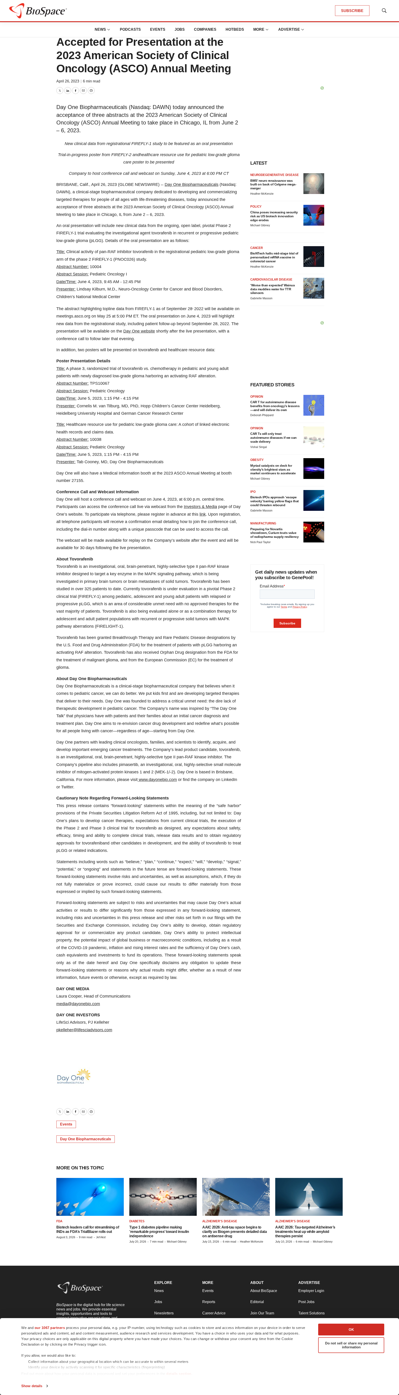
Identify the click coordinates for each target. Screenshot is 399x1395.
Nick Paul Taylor (260, 542)
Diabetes (137, 1221)
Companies (205, 29)
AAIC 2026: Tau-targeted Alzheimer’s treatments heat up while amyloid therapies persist (305, 1231)
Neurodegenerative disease (274, 175)
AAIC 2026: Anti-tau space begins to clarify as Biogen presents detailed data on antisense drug (234, 1231)
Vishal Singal (258, 447)
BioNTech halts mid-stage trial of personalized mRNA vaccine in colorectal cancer (274, 257)
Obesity (257, 460)
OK (351, 1329)
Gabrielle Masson (261, 298)
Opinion (256, 396)
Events (157, 29)
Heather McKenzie (262, 193)
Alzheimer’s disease (219, 1221)
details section (178, 1374)
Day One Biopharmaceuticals (191, 184)
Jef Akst (101, 1237)
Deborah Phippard (262, 415)
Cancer (256, 248)
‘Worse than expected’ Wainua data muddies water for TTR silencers (272, 289)
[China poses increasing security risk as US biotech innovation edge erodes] (313, 215)
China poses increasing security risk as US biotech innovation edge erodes (274, 216)
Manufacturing (263, 523)
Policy (256, 206)
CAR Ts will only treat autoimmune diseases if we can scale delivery (273, 437)
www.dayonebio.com (157, 779)
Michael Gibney (260, 225)
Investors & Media (200, 506)
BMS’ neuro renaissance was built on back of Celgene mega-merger (273, 184)
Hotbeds (235, 29)
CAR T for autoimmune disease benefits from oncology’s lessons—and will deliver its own (274, 406)
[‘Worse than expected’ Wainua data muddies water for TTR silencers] (313, 288)
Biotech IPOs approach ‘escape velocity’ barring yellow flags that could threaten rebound (274, 501)
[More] (109, 29)
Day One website (139, 331)
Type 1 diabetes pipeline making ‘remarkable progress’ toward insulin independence (159, 1231)
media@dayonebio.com (78, 1004)
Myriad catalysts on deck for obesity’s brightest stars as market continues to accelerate (273, 469)
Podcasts (130, 29)
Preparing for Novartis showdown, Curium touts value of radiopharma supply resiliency (274, 533)
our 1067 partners (50, 1328)
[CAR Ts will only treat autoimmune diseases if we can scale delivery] (313, 437)
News (100, 29)
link (203, 514)
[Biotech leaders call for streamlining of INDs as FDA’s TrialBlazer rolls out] (90, 1197)
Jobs (180, 29)
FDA (59, 1221)
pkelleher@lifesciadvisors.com (84, 1030)
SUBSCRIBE (352, 11)
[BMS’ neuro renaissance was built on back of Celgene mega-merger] (313, 183)
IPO (253, 491)
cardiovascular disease (271, 279)
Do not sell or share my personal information (351, 1345)
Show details (31, 1386)
